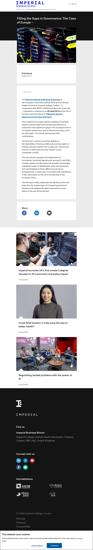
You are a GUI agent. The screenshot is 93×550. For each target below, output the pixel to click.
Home (18, 9)
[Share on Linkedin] (40, 213)
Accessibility (23, 526)
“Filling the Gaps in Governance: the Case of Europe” (42, 115)
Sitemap (20, 518)
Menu (73, 4)
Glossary (21, 522)
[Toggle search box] (69, 4)
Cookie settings (37, 545)
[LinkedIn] (18, 460)
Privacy (20, 530)
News (23, 9)
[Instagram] (25, 460)
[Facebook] (18, 467)
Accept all (54, 545)
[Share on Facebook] (28, 213)
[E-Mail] (25, 467)
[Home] (30, 4)
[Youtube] (32, 460)
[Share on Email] (53, 213)
